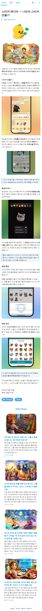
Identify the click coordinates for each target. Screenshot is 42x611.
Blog (18, 608)
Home (4, 3)
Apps (18, 3)
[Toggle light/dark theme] (39, 2)
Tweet (18, 399)
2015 (3, 269)
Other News (21, 409)
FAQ (11, 3)
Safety (29, 608)
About (12, 608)
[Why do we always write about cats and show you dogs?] (21, 115)
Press (23, 608)
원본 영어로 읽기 (10, 19)
